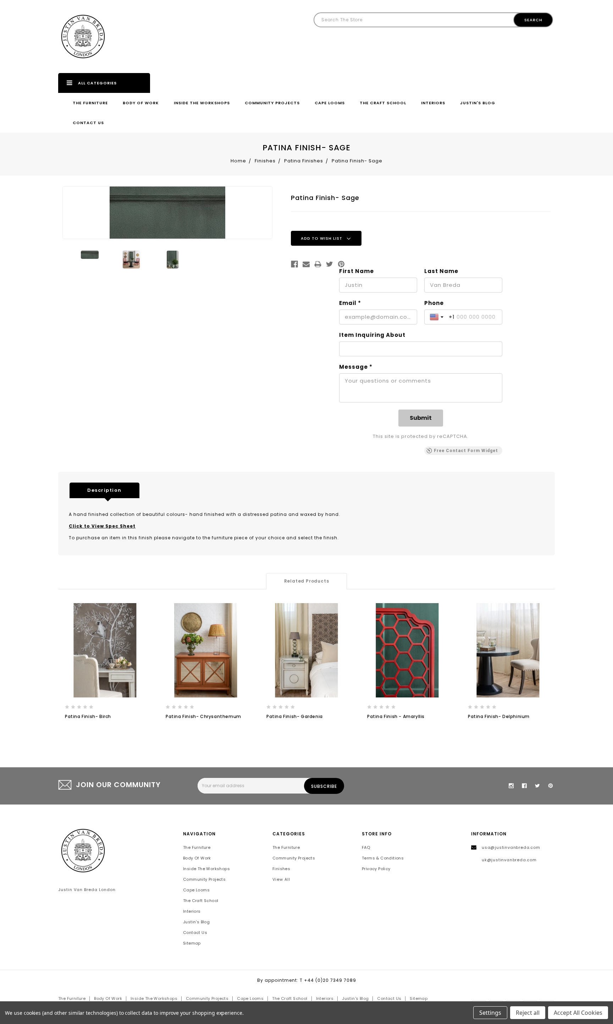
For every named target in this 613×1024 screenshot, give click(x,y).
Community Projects (272, 103)
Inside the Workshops (202, 103)
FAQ (366, 847)
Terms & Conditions (383, 858)
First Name (356, 271)
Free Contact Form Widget (466, 450)
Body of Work (141, 103)
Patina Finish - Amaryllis (396, 716)
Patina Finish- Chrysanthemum (203, 716)
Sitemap (192, 943)
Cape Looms (330, 103)
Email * (350, 303)
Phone (434, 303)
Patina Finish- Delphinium (499, 716)
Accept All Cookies (578, 1013)
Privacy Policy (376, 869)
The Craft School (383, 103)
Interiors (433, 103)
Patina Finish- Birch (88, 716)
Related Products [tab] (306, 581)
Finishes (281, 869)
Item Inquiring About (372, 335)
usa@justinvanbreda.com (511, 847)
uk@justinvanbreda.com (509, 860)
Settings (490, 1013)
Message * (355, 367)
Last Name (441, 271)
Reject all (528, 1013)
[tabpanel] (105, 669)
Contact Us (88, 123)
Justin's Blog (477, 103)
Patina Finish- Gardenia (294, 716)
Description (104, 490)
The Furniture (90, 103)
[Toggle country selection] (437, 317)
